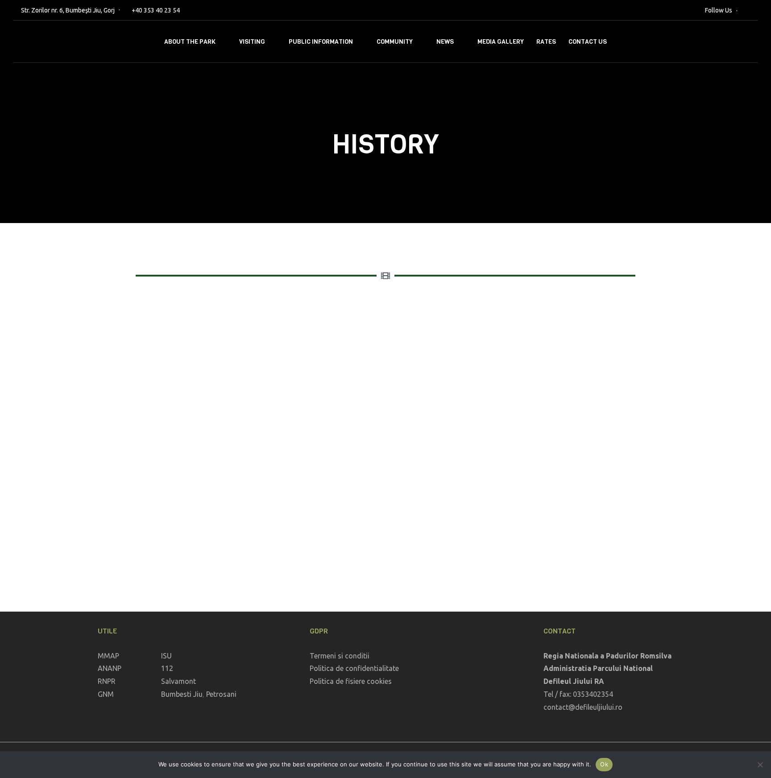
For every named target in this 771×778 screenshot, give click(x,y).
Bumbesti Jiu (182, 694)
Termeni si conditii (339, 656)
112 (167, 668)
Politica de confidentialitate (354, 668)
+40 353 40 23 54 (156, 10)
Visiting (252, 41)
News (445, 41)
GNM (106, 694)
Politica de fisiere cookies (351, 681)
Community (395, 41)
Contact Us (587, 41)
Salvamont (178, 681)
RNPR (107, 681)
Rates (546, 41)
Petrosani (221, 694)
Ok (604, 764)
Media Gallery (500, 41)
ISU (166, 656)
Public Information (321, 41)
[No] (759, 764)
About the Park (190, 41)
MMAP (108, 656)
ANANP (109, 668)
